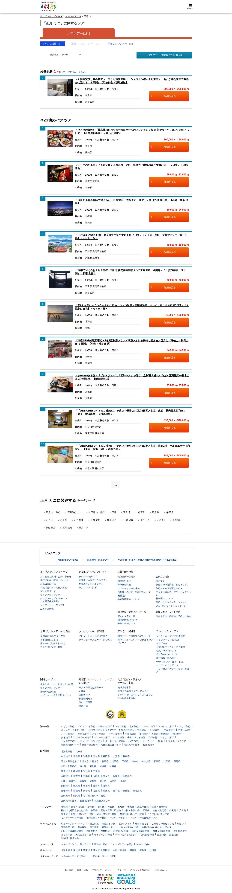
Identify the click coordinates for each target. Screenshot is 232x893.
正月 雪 (127, 512)
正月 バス (84, 527)
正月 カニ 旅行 (53, 512)
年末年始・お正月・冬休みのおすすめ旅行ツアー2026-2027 (148, 560)
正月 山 (49, 520)
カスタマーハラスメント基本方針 (134, 870)
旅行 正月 (50, 527)
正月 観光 (67, 527)
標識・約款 (82, 870)
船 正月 (141, 512)
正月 (114, 512)
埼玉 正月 (112, 520)
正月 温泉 (128, 520)
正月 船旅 (78, 520)
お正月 (63, 520)
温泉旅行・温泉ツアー (98, 560)
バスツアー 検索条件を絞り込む (165, 55)
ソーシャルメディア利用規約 (170, 636)
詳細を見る (170, 96)
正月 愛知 (95, 520)
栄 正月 (170, 512)
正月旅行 (177, 520)
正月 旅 (155, 512)
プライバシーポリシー (103, 870)
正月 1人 (161, 520)
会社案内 (69, 870)
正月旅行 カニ (74, 512)
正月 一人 (145, 520)
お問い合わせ (160, 870)
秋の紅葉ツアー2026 (68, 560)
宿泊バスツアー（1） (121, 43)
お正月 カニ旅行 (97, 512)
